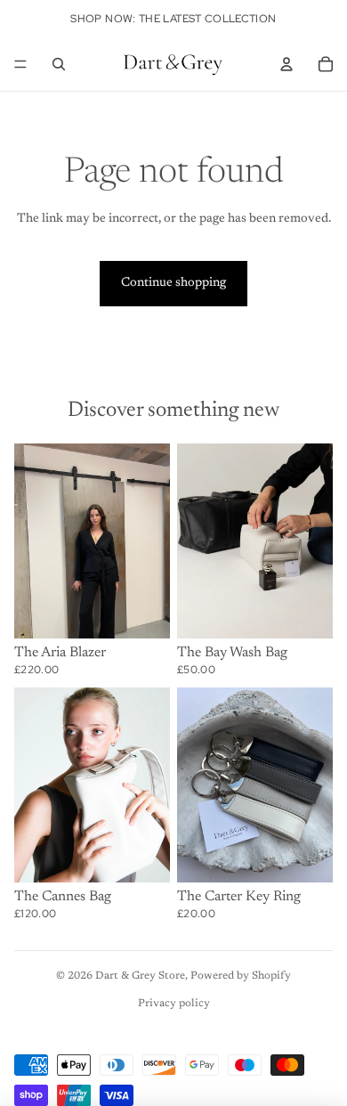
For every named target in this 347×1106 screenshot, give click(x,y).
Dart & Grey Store (140, 976)
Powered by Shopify (240, 976)
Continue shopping (173, 283)
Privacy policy (174, 1003)
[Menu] (20, 64)
